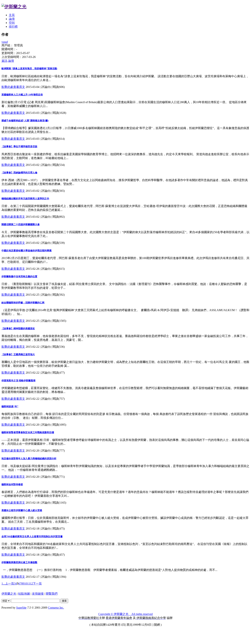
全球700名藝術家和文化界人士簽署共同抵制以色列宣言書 (32, 536)
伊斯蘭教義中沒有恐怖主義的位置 (19, 276)
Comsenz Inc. (56, 607)
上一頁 (9, 583)
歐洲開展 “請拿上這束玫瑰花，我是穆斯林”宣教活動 (29, 68)
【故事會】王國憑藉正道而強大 (18, 354)
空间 (12, 22)
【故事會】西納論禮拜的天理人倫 (19, 172)
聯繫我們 (52, 593)
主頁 (12, 15)
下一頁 (37, 583)
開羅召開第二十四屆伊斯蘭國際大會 (20, 224)
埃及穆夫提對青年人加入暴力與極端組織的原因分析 (28, 458)
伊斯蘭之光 (8, 593)
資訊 (4, 60)
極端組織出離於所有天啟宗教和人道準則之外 (25, 198)
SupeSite (21, 607)
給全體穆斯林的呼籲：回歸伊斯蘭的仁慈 (22, 302)
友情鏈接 (38, 593)
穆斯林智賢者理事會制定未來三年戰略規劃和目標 (27, 432)
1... (3, 583)
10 (25, 583)
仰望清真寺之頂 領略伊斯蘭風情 (18, 380)
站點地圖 (24, 593)
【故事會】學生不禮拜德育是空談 (19, 146)
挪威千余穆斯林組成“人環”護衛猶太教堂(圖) (25, 120)
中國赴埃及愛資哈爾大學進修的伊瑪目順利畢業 (26, 250)
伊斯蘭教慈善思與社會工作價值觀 (19, 562)
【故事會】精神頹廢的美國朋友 (18, 328)
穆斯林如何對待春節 (12, 484)
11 (28, 583)
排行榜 (13, 26)
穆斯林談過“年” (9, 406)
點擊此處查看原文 (13, 86)
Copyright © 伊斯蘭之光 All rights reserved (125, 614)
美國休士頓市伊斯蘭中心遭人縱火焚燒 (21, 510)
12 (31, 583)
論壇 (12, 18)
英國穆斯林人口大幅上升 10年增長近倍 (22, 94)
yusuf (4, 41)
